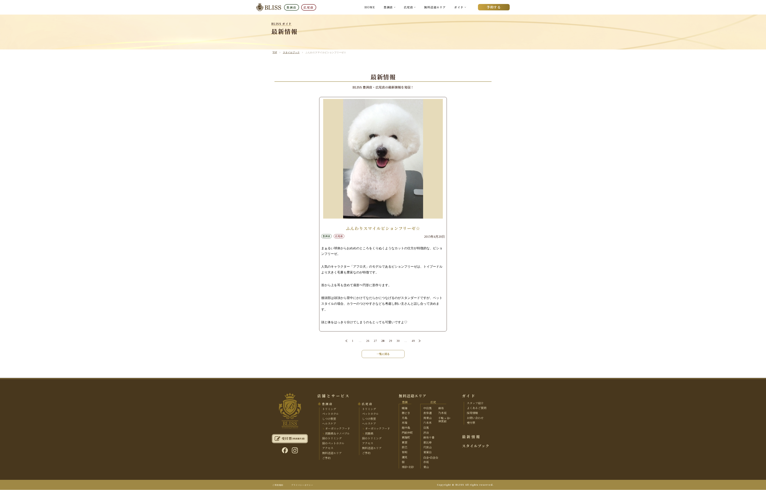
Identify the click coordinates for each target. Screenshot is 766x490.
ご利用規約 (277, 484)
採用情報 (472, 413)
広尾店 (309, 7)
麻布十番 (428, 437)
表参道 (427, 413)
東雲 (404, 442)
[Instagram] (294, 450)
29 (390, 340)
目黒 (426, 428)
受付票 (471, 423)
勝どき (406, 413)
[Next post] (420, 341)
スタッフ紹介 (475, 403)
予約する (494, 7)
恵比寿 (427, 442)
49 (413, 340)
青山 (426, 467)
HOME (369, 7)
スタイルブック (291, 52)
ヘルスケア (329, 423)
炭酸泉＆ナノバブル (337, 433)
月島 (404, 418)
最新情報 (471, 436)
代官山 (427, 447)
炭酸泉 (368, 433)
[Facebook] (284, 450)
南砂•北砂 (408, 467)
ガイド (458, 7)
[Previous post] (346, 341)
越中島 (406, 428)
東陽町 (406, 437)
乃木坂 (442, 413)
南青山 (427, 418)
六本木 (427, 423)
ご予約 (326, 458)
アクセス (327, 448)
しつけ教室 (329, 419)
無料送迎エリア (435, 7)
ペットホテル (330, 414)
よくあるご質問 (476, 408)
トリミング (329, 409)
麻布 (441, 408)
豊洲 (405, 402)
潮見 (404, 457)
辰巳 (404, 447)
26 (367, 340)
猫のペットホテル (333, 443)
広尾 (433, 402)
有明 (404, 452)
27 (375, 340)
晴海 (404, 408)
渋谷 (426, 433)
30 (398, 340)
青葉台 (427, 452)
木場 (404, 423)
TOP (274, 52)
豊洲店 (291, 7)
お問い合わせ (475, 418)
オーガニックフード (337, 428)
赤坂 (426, 462)
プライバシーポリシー (302, 484)
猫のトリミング (332, 438)
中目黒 (427, 408)
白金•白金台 (430, 457)
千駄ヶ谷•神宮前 (444, 419)
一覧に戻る (383, 354)
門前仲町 (407, 433)
